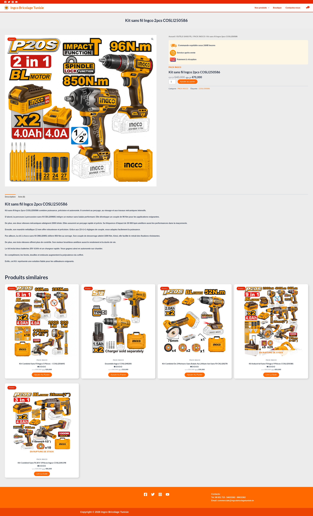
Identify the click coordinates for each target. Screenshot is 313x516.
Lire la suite (271, 375)
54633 (229, 497)
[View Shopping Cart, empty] (307, 8)
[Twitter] (9, 2)
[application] (268, 7)
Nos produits (261, 8)
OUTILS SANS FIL (184, 37)
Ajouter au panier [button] (42, 375)
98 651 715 (220, 497)
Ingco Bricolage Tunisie (27, 8)
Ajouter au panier (187, 82)
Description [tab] (10, 197)
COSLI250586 (204, 89)
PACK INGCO (199, 37)
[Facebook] (5, 2)
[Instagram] (13, 2)
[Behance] (167, 494)
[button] (152, 39)
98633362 (241, 497)
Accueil (172, 37)
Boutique (277, 8)
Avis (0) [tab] (21, 197)
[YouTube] (16, 2)
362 (233, 497)
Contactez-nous (292, 8)
